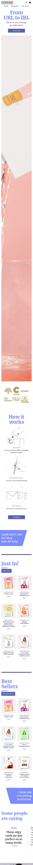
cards (6, 6)
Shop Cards (16, 30)
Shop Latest (6, 571)
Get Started (16, 517)
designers (15, 6)
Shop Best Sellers (8, 693)
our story (25, 6)
